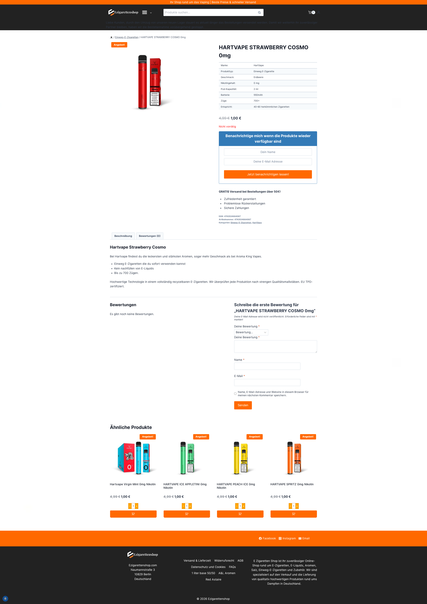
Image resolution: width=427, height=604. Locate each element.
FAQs (232, 567)
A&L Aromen (227, 573)
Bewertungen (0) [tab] (149, 236)
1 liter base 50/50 (203, 573)
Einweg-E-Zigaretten (126, 37)
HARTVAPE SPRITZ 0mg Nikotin (292, 484)
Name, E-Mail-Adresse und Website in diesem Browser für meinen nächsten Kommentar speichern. (273, 393)
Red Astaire (213, 579)
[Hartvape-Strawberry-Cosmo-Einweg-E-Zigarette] (148, 79)
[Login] (318, 12)
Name (239, 359)
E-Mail (239, 376)
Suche (260, 12)
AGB (240, 560)
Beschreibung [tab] (123, 236)
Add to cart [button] (133, 514)
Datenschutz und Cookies (208, 567)
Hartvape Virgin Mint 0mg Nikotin (133, 484)
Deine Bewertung (247, 326)
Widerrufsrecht (224, 560)
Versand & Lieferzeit (197, 560)
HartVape (257, 222)
